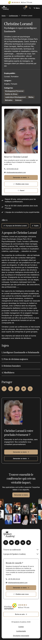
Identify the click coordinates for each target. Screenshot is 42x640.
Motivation (9, 100)
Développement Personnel (14, 91)
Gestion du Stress (11, 94)
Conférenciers (13, 15)
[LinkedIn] (22, 542)
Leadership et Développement (15, 97)
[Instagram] (5, 542)
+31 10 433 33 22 (12, 169)
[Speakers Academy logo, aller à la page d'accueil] (5, 8)
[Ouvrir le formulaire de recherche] (30, 8)
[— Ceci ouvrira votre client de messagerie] (23, 388)
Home (4, 15)
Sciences (18, 100)
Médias (31, 97)
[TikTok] (17, 542)
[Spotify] (28, 542)
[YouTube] (11, 542)
